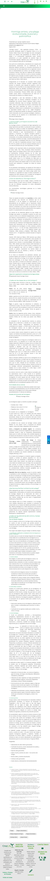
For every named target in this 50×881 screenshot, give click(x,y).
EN (11, 1)
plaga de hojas (24, 837)
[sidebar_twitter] (48, 439)
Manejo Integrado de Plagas (16, 833)
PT (8, 1)
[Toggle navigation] (3, 6)
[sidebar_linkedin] (48, 442)
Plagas (11, 830)
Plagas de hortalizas (30, 833)
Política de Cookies (7, 877)
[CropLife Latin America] (25, 2)
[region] (25, 17)
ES (4, 1)
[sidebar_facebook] (48, 436)
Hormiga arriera (13, 837)
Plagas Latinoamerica (21, 830)
